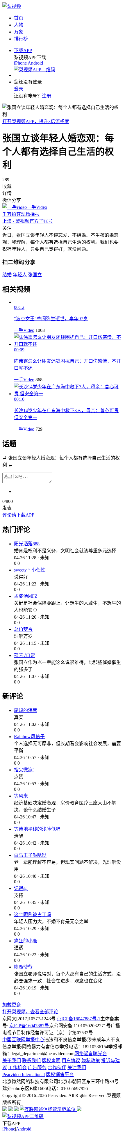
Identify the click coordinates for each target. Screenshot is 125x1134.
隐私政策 (90, 1060)
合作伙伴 (57, 1067)
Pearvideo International (23, 1074)
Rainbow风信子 (29, 736)
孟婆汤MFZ (26, 596)
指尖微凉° (24, 769)
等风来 (21, 795)
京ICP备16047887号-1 (78, 1018)
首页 (18, 17)
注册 (46, 95)
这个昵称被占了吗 (32, 914)
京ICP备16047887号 (29, 1025)
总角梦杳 (23, 629)
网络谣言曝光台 (90, 1053)
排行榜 (21, 38)
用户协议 (71, 1060)
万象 (18, 31)
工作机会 (17, 1067)
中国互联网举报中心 (23, 1039)
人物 (18, 24)
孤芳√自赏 (24, 655)
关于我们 (11, 1060)
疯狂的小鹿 (25, 940)
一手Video (24, 330)
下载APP (23, 50)
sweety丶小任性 (29, 569)
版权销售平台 (60, 1074)
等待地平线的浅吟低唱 (37, 829)
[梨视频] (11, 6)
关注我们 (76, 1067)
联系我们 (31, 1060)
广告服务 (37, 1067)
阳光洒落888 (27, 543)
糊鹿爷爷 (23, 966)
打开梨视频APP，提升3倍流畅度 (35, 121)
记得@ (21, 888)
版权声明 (51, 1060)
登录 (18, 88)
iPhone (20, 62)
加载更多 (11, 1004)
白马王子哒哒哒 (30, 855)
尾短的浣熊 (25, 710)
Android (35, 62)
